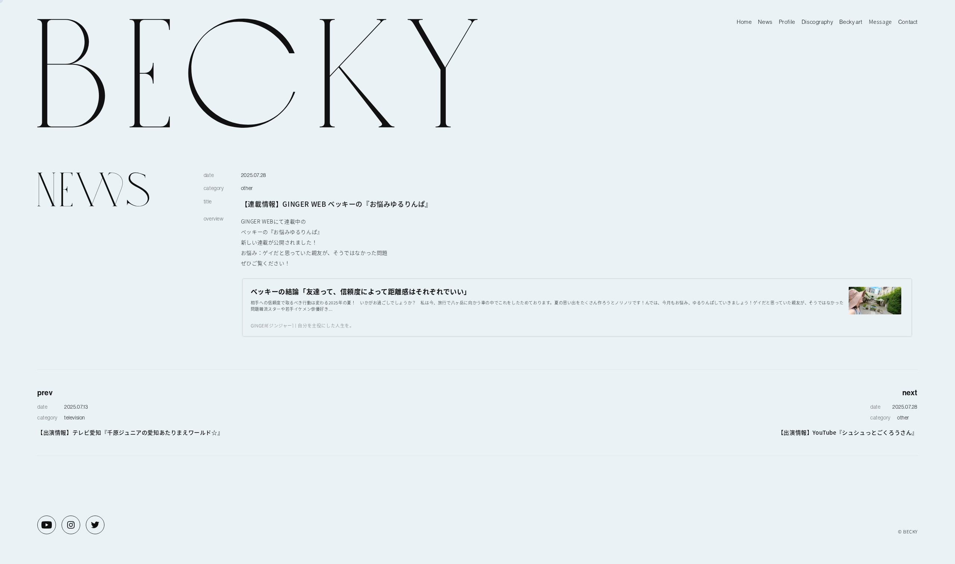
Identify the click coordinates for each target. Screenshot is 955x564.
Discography (817, 22)
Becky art (850, 22)
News (765, 22)
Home (744, 22)
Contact (908, 22)
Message (880, 21)
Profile (787, 22)
